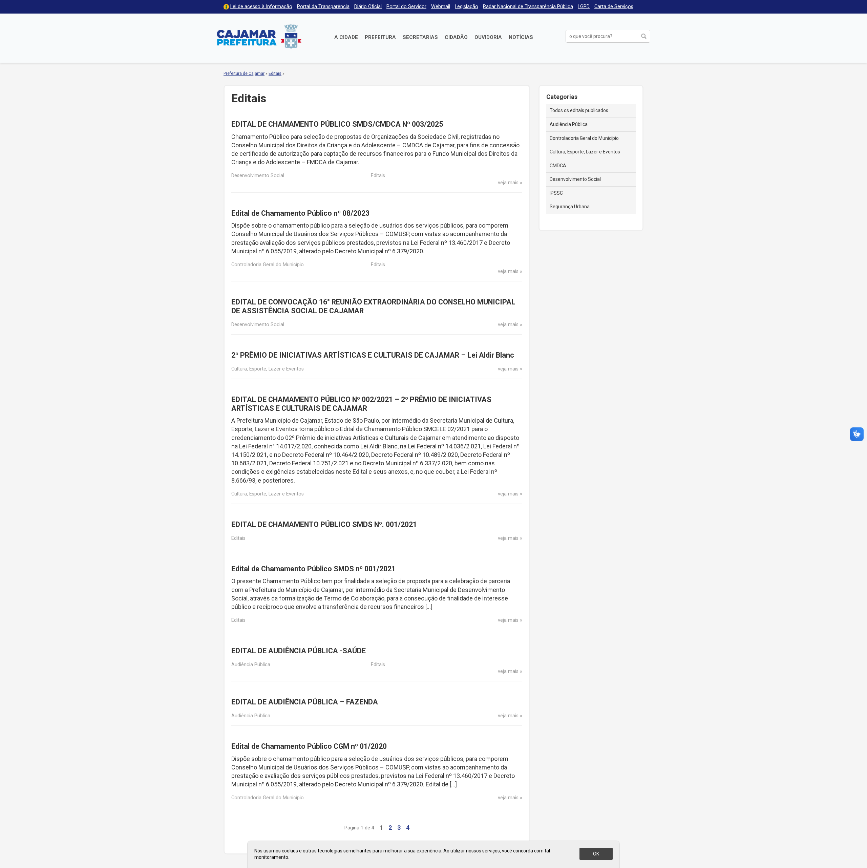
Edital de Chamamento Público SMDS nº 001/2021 (313, 569)
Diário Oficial (368, 6)
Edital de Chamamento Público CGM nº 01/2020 (309, 746)
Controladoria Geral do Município (584, 138)
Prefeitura (380, 37)
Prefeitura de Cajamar (259, 36)
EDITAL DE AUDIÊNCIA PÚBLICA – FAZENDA (304, 702)
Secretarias (420, 37)
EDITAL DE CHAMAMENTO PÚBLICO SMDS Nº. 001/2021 (324, 524)
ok (596, 853)
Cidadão (456, 37)
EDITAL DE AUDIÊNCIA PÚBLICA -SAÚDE (298, 651)
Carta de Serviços (613, 6)
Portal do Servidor (406, 6)
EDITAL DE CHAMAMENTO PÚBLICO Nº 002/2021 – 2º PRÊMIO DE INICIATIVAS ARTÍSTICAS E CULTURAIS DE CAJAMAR (361, 403)
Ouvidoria (488, 37)
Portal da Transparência (323, 6)
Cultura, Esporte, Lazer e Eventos (585, 151)
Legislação (466, 6)
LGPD (584, 6)
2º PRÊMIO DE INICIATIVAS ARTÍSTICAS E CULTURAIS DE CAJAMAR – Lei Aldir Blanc (372, 355)
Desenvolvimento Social (575, 179)
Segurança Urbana (570, 206)
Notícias (521, 37)
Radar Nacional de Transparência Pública (528, 6)
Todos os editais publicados (579, 110)
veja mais (508, 183)
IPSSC (556, 193)
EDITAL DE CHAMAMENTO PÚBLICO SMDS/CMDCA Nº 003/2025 (337, 124)
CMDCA (558, 165)
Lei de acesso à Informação (261, 6)
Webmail (440, 6)
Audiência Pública (569, 124)
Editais (275, 73)
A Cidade (346, 37)
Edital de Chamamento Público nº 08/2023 (300, 213)
